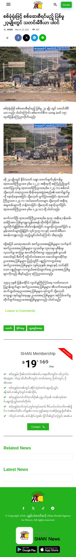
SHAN (10, 29)
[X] (26, 37)
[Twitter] (33, 509)
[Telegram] (34, 37)
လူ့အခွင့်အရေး (35, 328)
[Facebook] (18, 37)
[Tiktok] (43, 509)
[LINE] (42, 37)
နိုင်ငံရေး (20, 328)
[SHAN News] (38, 4)
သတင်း (8, 328)
